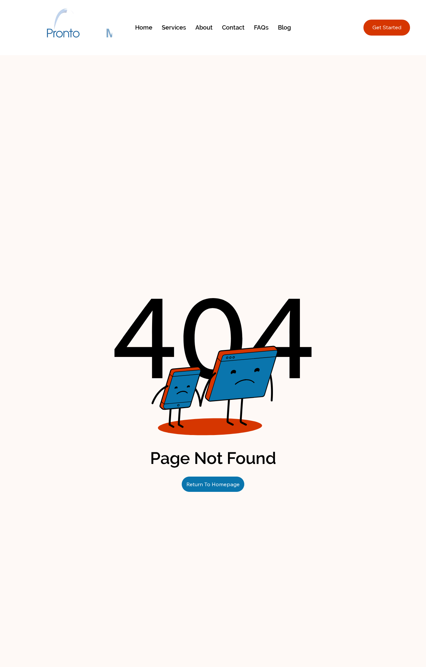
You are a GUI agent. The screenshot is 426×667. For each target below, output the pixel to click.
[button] (173, 27)
